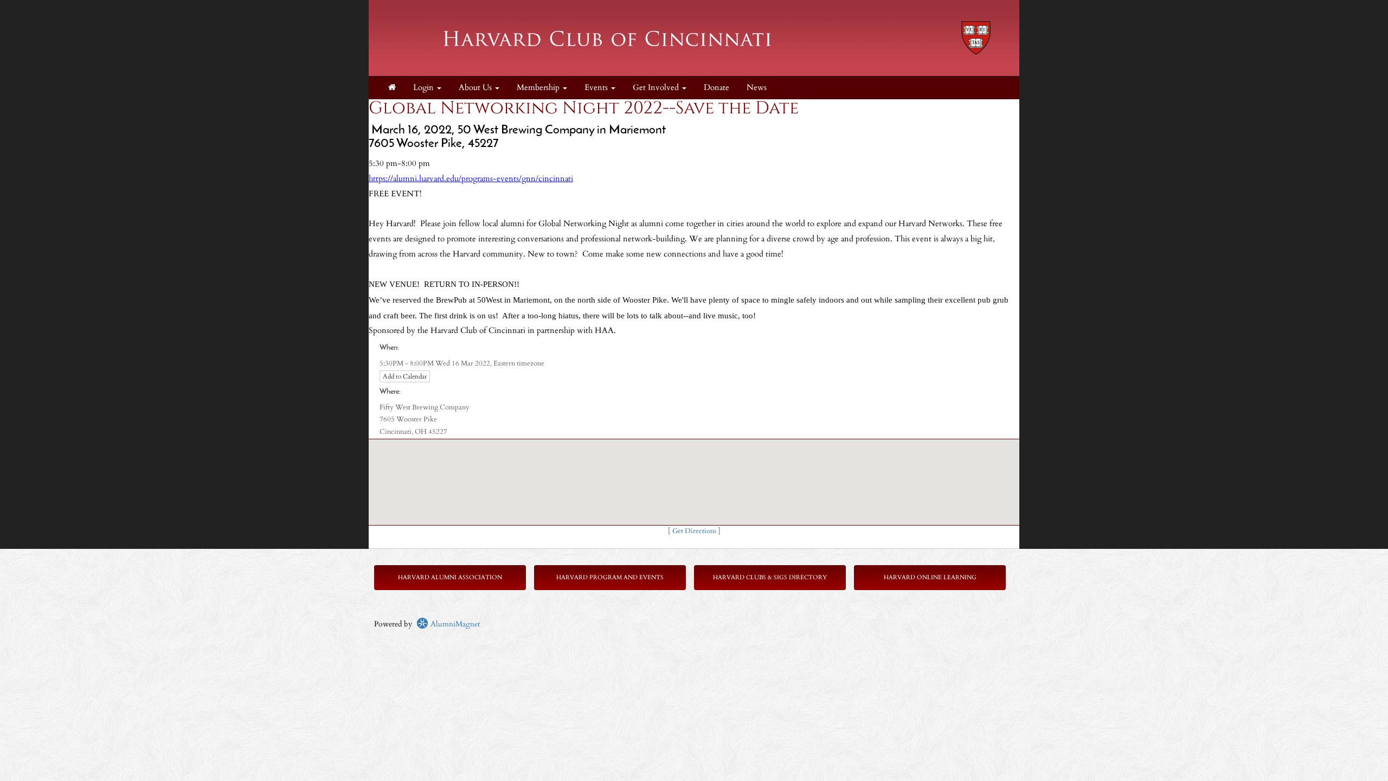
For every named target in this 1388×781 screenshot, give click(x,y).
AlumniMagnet (454, 624)
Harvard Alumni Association (450, 577)
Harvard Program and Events (610, 577)
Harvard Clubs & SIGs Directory (770, 577)
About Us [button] (476, 87)
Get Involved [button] (657, 87)
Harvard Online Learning (930, 577)
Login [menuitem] (424, 87)
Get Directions (694, 531)
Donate (716, 87)
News (757, 87)
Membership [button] (539, 87)
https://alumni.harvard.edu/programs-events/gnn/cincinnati (471, 178)
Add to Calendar (405, 376)
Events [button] (597, 87)
